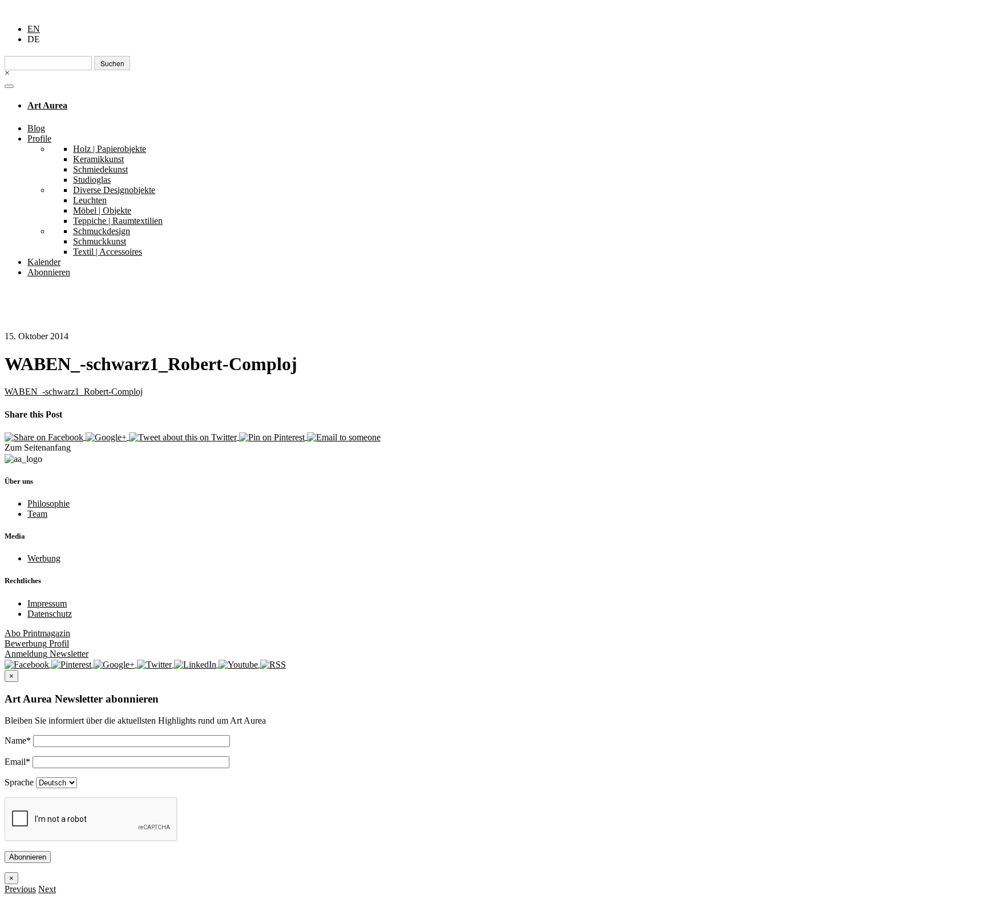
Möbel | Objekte (102, 210)
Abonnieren (48, 272)
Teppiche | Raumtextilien (118, 221)
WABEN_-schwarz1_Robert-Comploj (74, 391)
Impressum (47, 603)
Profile (39, 138)
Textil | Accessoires (107, 251)
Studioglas (92, 179)
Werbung (43, 558)
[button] (20, 889)
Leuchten (90, 200)
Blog (36, 128)
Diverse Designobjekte (114, 190)
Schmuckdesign (101, 231)
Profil (37, 643)
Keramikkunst (98, 159)
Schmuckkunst (99, 241)
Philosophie (48, 503)
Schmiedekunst (100, 169)
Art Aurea (47, 105)
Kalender (43, 262)
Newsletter (46, 654)
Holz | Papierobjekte (109, 149)
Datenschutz (49, 614)
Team (37, 514)
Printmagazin (37, 633)
